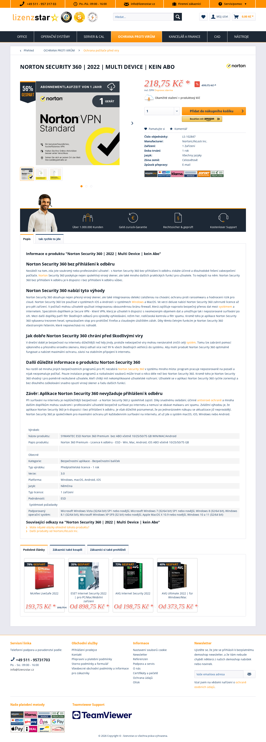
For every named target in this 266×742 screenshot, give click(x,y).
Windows (138, 302)
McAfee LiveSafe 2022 (44, 593)
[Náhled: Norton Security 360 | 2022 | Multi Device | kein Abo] (27, 174)
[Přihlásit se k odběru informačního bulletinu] (249, 674)
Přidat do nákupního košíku (211, 111)
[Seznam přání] (203, 17)
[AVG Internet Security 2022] (133, 576)
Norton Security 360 (131, 369)
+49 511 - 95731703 (32, 659)
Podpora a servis (144, 664)
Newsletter (140, 654)
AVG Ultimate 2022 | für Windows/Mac (177, 595)
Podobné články (34, 550)
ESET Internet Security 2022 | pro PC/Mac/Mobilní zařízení (89, 597)
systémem (225, 306)
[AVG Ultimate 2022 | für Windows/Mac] (177, 576)
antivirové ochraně (209, 400)
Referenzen (140, 659)
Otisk (136, 682)
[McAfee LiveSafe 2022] (44, 576)
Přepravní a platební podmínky (92, 659)
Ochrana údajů (143, 678)
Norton (43, 275)
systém (191, 342)
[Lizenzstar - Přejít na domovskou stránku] (35, 18)
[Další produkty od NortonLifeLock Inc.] (236, 70)
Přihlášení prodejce (84, 650)
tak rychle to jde (50, 239)
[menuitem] (147, 17)
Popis (27, 239)
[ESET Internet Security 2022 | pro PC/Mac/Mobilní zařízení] (89, 576)
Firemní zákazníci (189, 4)
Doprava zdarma (164, 90)
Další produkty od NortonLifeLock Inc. (53, 531)
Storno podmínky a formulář (90, 664)
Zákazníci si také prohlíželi (108, 550)
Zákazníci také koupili (67, 550)
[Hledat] (178, 17)
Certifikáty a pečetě (145, 673)
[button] (202, 120)
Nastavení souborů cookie (150, 650)
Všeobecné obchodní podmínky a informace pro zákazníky (100, 671)
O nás (137, 668)
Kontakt (77, 654)
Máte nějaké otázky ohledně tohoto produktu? (59, 527)
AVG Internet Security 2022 (132, 593)
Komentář (180, 129)
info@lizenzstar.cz (143, 4)
